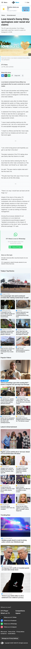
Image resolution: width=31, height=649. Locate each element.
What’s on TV (5, 613)
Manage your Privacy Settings (10, 638)
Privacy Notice (20, 631)
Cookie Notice (11, 633)
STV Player (4, 611)
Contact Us (4, 633)
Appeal (17, 613)
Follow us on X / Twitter (10, 617)
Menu (5, 2)
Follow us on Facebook (10, 620)
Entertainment (11, 15)
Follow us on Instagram (10, 627)
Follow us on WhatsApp (10, 623)
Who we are (4, 631)
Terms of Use (11, 631)
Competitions (20, 611)
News (3, 15)
